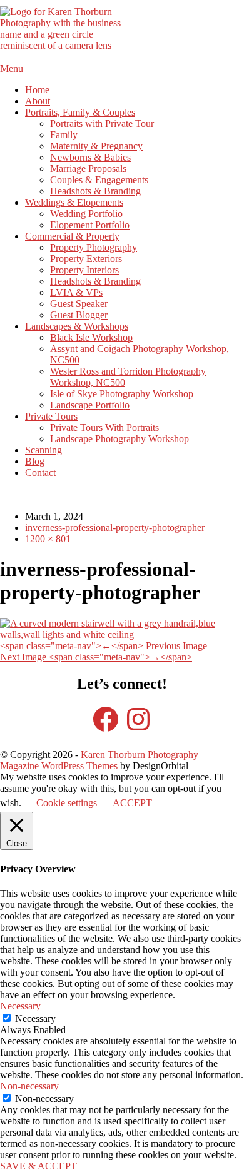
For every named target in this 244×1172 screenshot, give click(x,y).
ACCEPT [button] (132, 802)
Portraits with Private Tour (102, 123)
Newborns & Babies (90, 157)
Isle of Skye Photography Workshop (121, 393)
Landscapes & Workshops (76, 326)
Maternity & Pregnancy (96, 146)
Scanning (43, 450)
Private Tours (51, 416)
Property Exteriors (86, 258)
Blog (34, 461)
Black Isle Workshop (91, 337)
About (37, 101)
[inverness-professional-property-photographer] (122, 634)
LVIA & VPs (76, 292)
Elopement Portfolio (90, 225)
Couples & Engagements (99, 179)
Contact (40, 472)
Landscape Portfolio (90, 405)
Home (37, 89)
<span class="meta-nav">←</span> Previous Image (103, 645)
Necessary (35, 1018)
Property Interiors (84, 270)
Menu (11, 68)
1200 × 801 (48, 538)
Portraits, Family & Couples (80, 112)
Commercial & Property (72, 236)
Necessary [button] (20, 1006)
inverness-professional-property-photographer (115, 527)
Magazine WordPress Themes (59, 765)
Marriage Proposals (88, 168)
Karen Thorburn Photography (139, 754)
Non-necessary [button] (29, 1086)
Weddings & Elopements (74, 202)
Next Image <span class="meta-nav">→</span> (96, 657)
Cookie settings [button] (66, 802)
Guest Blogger (79, 315)
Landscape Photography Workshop (119, 438)
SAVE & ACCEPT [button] (38, 1166)
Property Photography (93, 247)
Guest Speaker (79, 303)
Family (64, 134)
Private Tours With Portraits (104, 427)
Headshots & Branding (95, 191)
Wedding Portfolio (86, 213)
